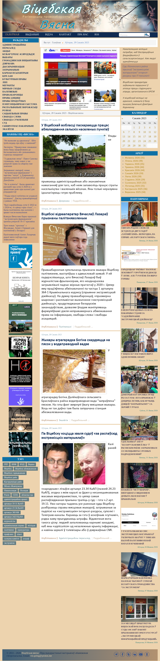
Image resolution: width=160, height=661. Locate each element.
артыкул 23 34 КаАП (13, 508)
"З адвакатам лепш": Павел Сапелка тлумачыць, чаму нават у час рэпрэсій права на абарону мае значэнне (20, 162)
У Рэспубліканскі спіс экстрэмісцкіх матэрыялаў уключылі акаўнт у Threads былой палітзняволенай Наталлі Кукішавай (138, 537)
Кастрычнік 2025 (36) (136, 189)
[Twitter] (128, 654)
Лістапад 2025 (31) (135, 186)
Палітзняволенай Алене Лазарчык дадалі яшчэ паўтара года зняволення (20, 237)
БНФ (14, 464)
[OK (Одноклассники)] (147, 654)
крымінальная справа (14, 525)
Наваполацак (10, 490)
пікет (19, 534)
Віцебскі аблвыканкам (25, 469)
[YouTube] (140, 654)
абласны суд (27, 495)
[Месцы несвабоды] (20, 319)
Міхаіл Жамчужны (13, 486)
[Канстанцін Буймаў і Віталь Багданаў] (74, 464)
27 (123, 145)
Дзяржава (64, 201)
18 (149, 136)
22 (134, 141)
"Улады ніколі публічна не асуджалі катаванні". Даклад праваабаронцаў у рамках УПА (20, 198)
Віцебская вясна (30, 653)
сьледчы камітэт (11, 538)
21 (129, 141)
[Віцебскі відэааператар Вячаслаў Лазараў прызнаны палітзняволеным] (74, 244)
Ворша (31, 464)
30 (139, 145)
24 (144, 141)
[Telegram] (116, 654)
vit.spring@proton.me (41, 655)
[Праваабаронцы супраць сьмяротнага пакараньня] (20, 372)
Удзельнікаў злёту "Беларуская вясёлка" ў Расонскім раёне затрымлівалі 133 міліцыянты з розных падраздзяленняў (139, 448)
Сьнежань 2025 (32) (135, 183)
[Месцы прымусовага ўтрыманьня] (20, 419)
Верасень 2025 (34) (135, 192)
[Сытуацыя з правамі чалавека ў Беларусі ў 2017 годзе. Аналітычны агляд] (20, 396)
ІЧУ (6, 464)
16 (139, 136)
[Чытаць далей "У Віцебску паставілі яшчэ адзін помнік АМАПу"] (139, 340)
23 (139, 141)
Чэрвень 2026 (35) (134, 164)
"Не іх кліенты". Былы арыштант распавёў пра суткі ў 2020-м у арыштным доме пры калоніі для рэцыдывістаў (19, 188)
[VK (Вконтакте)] (134, 654)
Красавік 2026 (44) (135, 170)
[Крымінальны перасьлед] (20, 444)
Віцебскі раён (10, 477)
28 (129, 145)
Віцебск (8, 469)
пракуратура (23, 530)
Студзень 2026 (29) (135, 179)
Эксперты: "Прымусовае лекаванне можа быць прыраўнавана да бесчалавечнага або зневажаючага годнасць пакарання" (20, 151)
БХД (22, 464)
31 (144, 145)
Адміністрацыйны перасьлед (74, 538)
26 (155, 141)
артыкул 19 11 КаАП (13, 504)
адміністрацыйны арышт (15, 499)
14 (129, 136)
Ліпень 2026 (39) (134, 161)
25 (149, 141)
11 (150, 132)
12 (155, 132)
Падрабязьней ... (82, 201)
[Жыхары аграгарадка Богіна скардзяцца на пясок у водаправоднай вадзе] (74, 371)
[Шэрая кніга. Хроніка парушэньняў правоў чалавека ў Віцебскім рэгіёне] (20, 286)
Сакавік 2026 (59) (134, 173)
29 (134, 145)
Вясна (57, 24)
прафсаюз (8, 534)
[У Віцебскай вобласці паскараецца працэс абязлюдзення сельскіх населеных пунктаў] (74, 156)
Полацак (24, 490)
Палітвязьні (65, 327)
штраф (26, 538)
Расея (6, 495)
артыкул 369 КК (11, 512)
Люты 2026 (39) (133, 176)
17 (144, 136)
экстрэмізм (9, 543)
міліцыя (31, 525)
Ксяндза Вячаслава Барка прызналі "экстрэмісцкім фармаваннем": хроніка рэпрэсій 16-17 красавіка (20, 219)
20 (123, 141)
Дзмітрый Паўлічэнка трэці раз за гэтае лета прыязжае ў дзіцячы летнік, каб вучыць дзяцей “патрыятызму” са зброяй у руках (138, 401)
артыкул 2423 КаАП (13, 517)
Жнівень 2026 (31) (135, 158)
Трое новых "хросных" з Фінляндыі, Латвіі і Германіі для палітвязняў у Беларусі (19, 228)
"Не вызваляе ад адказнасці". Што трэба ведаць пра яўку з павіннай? (20, 141)
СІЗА (15, 495)
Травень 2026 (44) (134, 167)
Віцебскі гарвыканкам (14, 473)
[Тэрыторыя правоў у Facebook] (20, 256)
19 (155, 136)
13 (123, 136)
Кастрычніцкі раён (13, 482)
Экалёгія (63, 420)
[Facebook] (122, 654)
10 (144, 132)
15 (134, 136)
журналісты (9, 521)
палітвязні (9, 530)
